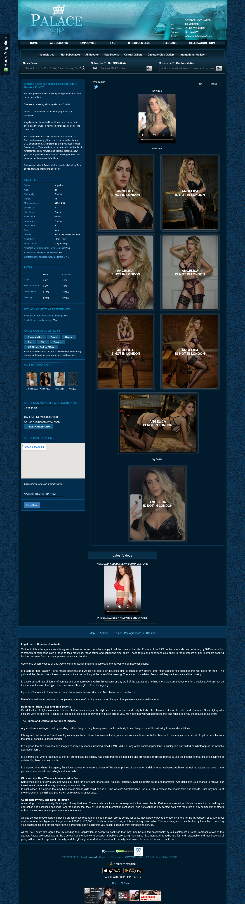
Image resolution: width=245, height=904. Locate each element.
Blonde (68, 337)
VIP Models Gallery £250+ (41, 347)
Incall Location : (31, 243)
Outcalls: (28, 234)
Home (115, 882)
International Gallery (192, 54)
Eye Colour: (30, 216)
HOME (34, 43)
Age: (26, 189)
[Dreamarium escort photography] (100, 895)
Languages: (30, 220)
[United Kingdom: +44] (94, 68)
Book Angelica (5, 52)
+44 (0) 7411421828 (195, 28)
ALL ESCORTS (59, 43)
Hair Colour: (30, 211)
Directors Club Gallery (161, 54)
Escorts (57, 342)
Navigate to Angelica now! (40, 493)
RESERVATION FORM (202, 43)
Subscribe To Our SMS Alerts (108, 63)
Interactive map (55, 483)
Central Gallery (133, 54)
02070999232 (130, 857)
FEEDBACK (170, 43)
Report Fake (32, 504)
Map (92, 633)
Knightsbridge (35, 337)
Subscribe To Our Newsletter (176, 63)
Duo (30, 342)
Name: (27, 185)
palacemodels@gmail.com (198, 36)
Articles (104, 633)
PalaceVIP (194, 31)
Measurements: (31, 203)
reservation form (39, 426)
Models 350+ (48, 54)
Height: (27, 198)
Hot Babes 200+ (70, 54)
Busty (54, 337)
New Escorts (111, 54)
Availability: (29, 238)
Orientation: (29, 225)
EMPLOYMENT (89, 43)
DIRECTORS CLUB (139, 43)
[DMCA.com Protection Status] (124, 851)
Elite (43, 342)
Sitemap (151, 633)
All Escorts (92, 54)
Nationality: (29, 194)
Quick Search (31, 63)
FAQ (113, 43)
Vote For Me (99, 82)
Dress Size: (29, 207)
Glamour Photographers (127, 633)
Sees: (27, 229)
